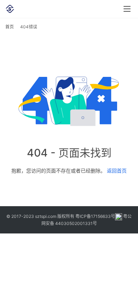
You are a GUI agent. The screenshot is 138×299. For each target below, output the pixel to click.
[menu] (127, 8)
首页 (9, 26)
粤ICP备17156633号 (95, 216)
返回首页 (117, 171)
